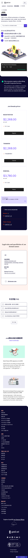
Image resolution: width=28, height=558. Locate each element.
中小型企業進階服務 (5, 441)
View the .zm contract (9, 273)
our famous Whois (19, 519)
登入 (25, 2)
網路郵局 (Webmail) (5, 443)
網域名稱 (3, 412)
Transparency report (5, 498)
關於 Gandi (3, 503)
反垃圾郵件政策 (4, 492)
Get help (14, 322)
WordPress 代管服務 (5, 418)
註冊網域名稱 (4, 464)
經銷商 (2, 438)
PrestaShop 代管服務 (5, 422)
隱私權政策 (3, 494)
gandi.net (4, 5)
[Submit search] (25, 25)
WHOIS (2, 447)
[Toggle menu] (2, 2)
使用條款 (3, 482)
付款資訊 (3, 490)
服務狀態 (3, 455)
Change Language (14, 551)
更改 (25, 201)
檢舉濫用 (3, 480)
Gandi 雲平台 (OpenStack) (7, 424)
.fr (7, 66)
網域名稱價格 (16, 5)
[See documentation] (8, 213)
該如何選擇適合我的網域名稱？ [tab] (12, 308)
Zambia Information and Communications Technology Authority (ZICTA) (13, 262)
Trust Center (4, 507)
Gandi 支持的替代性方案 (6, 505)
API (2, 445)
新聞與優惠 (3, 511)
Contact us (8, 216)
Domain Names (10, 5)
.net (11, 66)
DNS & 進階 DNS (4, 430)
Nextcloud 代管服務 (5, 420)
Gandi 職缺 (3, 513)
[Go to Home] (7, 3)
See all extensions (21, 69)
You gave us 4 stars (14, 539)
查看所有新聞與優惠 (14, 340)
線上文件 (3, 457)
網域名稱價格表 (4, 414)
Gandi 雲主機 (4, 472)
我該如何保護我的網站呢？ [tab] (11, 312)
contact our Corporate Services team (16, 90)
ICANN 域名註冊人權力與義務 (7, 486)
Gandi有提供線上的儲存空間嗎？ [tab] (12, 316)
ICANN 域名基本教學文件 (6, 488)
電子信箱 (3, 426)
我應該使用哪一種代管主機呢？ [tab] (12, 304)
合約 (2, 484)
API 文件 (3, 459)
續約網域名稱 (4, 468)
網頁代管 (3, 416)
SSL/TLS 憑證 (4, 474)
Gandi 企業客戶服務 (5, 436)
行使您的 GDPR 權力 (5, 496)
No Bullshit (3, 509)
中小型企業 (3, 439)
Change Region (13, 549)
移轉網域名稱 (4, 466)
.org (4, 66)
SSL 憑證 (3, 428)
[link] (7, 537)
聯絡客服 (3, 453)
